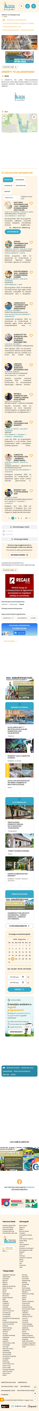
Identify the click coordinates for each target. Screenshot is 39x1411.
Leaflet (35, 131)
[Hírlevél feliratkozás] (2, 1400)
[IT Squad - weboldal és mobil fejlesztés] (33, 1406)
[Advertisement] (19, 660)
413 (26, 518)
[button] (19, 123)
